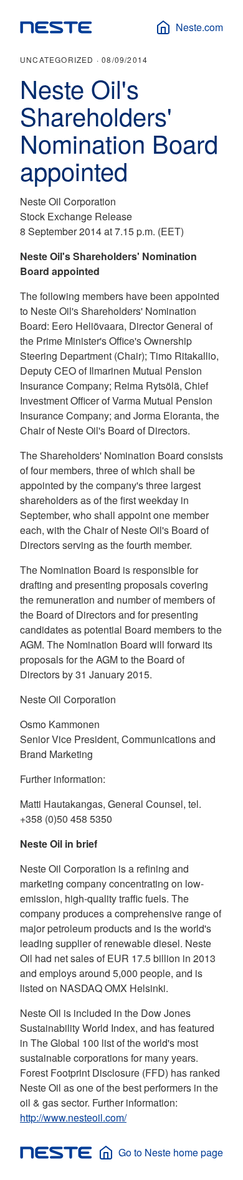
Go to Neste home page (170, 1152)
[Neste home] (56, 27)
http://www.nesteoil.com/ (73, 1117)
